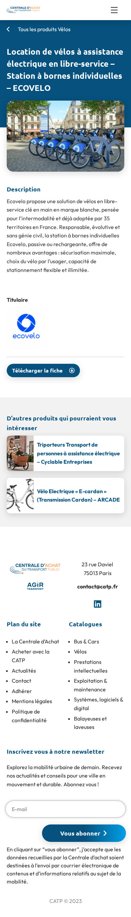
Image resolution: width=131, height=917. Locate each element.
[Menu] (117, 10)
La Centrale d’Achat (35, 641)
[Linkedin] (97, 604)
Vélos (80, 651)
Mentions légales (32, 701)
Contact (21, 680)
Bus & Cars (86, 641)
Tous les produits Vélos (44, 29)
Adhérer (22, 691)
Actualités (24, 670)
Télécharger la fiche (37, 370)
